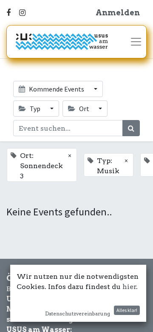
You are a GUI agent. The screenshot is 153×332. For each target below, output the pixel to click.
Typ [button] (35, 108)
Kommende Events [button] (56, 89)
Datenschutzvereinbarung (77, 313)
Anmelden (118, 12)
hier (129, 287)
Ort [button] (84, 108)
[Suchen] (131, 128)
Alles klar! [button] (126, 310)
